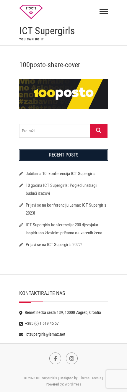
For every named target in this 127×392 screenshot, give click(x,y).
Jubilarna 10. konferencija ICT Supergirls (61, 173)
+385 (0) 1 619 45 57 (41, 323)
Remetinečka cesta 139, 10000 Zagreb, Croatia (62, 312)
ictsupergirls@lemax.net (45, 334)
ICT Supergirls (47, 31)
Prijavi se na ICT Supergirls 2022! (54, 244)
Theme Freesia (90, 378)
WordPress (73, 384)
